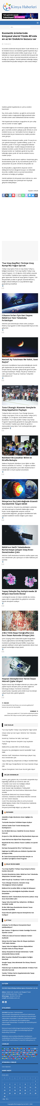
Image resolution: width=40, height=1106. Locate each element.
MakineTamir (28, 1018)
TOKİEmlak (12, 1032)
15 (35, 1087)
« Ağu (3, 1099)
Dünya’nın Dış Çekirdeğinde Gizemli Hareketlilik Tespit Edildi (20, 502)
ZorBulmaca (5, 1030)
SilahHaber (5, 1020)
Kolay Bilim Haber (13, 864)
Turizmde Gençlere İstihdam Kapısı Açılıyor (17, 822)
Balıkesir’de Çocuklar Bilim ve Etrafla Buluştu (17, 458)
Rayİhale (29, 1030)
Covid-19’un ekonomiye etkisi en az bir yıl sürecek (17, 801)
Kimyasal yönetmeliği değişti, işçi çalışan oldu (16, 807)
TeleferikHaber (18, 1012)
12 (20, 1087)
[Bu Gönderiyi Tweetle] (7, 195)
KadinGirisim (31, 1014)
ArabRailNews (6, 1038)
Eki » (7, 1099)
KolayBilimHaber (25, 1020)
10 (9, 1087)
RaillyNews (5, 1036)
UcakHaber (20, 1018)
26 (20, 1093)
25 (15, 1093)
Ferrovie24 (33, 1038)
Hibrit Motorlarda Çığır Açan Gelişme (13, 786)
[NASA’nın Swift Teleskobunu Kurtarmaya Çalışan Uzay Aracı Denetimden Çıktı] (20, 535)
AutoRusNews (14, 1040)
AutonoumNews (13, 1036)
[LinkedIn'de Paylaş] (10, 195)
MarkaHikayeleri (32, 1022)
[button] (37, 22)
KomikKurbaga (15, 1028)
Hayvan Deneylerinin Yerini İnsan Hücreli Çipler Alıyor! (19, 680)
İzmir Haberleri (6, 1067)
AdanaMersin (14, 1016)
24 (9, 1093)
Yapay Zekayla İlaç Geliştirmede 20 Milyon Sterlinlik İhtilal (19, 592)
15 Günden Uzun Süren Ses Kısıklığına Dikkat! (16, 784)
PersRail (12, 1038)
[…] (3, 288)
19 (20, 1090)
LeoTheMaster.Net (14, 1020)
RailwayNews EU (30, 1040)
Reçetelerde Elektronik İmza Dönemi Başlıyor (16, 794)
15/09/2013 (7, 44)
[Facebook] (3, 1002)
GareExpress (28, 1036)
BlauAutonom (20, 1038)
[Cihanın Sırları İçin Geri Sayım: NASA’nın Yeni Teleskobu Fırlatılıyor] (20, 303)
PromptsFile (21, 1040)
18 (15, 1090)
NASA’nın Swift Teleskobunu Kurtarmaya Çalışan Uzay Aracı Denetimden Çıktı (17, 549)
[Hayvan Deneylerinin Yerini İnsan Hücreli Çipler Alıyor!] (20, 667)
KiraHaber (21, 1022)
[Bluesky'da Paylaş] (33, 195)
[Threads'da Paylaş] (36, 195)
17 (9, 1090)
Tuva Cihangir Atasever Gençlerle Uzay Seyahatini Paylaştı (19, 408)
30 (4, 1096)
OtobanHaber (14, 1022)
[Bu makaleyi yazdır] (20, 195)
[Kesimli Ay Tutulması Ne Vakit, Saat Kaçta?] (20, 347)
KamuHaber (13, 1018)
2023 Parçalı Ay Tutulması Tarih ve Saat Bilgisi (18, 880)
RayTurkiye (30, 1028)
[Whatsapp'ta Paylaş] (23, 195)
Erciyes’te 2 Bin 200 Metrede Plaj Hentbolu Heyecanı (20, 836)
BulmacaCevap (6, 1028)
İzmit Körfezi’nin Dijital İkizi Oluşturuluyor (16, 839)
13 (25, 1087)
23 (4, 1093)
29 (35, 1093)
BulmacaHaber (6, 1024)
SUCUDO (4, 1012)
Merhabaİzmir (23, 1016)
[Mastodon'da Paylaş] (26, 195)
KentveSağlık (13, 1030)
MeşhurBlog (5, 1032)
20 (25, 1090)
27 (25, 1093)
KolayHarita (23, 1028)
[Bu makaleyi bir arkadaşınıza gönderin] (16, 195)
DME (8, 1040)
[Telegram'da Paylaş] (29, 195)
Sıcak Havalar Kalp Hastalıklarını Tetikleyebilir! (16, 788)
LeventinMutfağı (22, 1030)
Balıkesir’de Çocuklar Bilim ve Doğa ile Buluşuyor (18, 888)
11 (15, 1087)
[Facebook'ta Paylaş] (3, 195)
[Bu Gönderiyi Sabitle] (13, 195)
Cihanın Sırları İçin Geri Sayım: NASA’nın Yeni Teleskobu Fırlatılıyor (17, 318)
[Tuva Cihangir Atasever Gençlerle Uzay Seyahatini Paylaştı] (20, 395)
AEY (26, 1022)
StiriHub (4, 1040)
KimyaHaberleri (15, 1014)
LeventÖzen (23, 1014)
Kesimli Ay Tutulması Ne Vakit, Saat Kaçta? (20, 360)
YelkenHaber (6, 1018)
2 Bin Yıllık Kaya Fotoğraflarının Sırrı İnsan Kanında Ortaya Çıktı (18, 634)
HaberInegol (5, 1022)
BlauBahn (21, 1036)
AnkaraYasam (6, 1016)
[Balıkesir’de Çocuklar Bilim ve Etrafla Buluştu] (20, 445)
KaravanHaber (31, 1016)
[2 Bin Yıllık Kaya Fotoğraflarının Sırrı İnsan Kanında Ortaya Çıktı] (20, 621)
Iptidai (8, 920)
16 (4, 1090)
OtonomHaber (6, 1014)
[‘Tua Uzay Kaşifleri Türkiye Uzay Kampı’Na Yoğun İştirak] (20, 251)
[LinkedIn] (6, 1002)
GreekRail (27, 1038)
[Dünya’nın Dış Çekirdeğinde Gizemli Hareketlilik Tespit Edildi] (20, 489)
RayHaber (9, 812)
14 (30, 1087)
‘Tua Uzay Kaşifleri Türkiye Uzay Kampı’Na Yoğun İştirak (18, 264)
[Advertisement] (20, 84)
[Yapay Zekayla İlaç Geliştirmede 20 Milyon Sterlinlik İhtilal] (20, 579)
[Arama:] (20, 27)
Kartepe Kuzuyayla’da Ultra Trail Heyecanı (16, 848)
